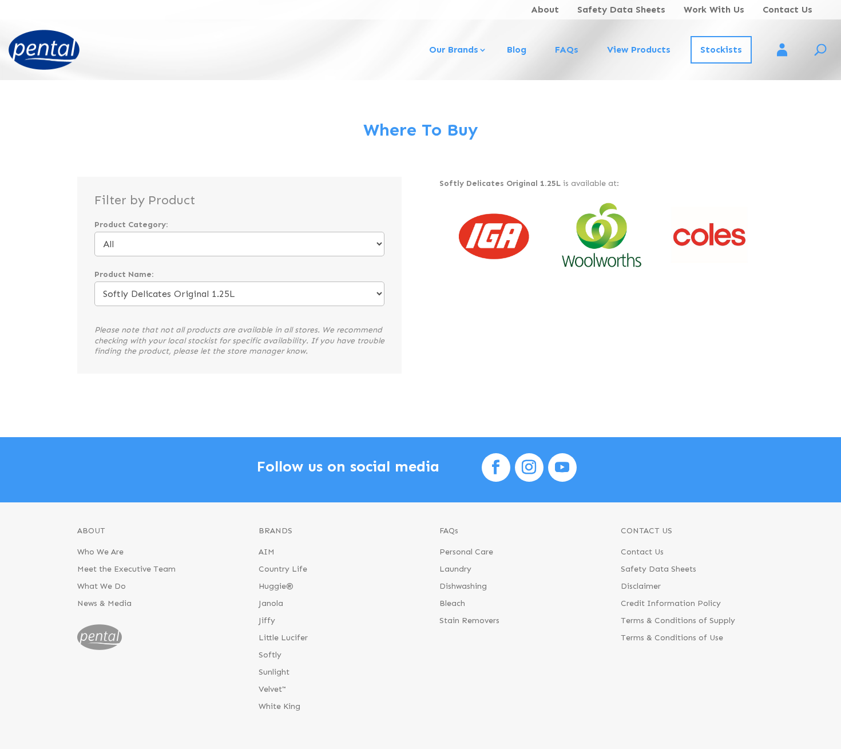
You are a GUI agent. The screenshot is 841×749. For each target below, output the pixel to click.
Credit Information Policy (671, 604)
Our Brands (453, 49)
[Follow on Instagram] (529, 467)
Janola (271, 604)
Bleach (452, 604)
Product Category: (131, 224)
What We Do (101, 586)
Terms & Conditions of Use (672, 638)
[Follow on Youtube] (562, 467)
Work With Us (714, 9)
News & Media (104, 604)
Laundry (455, 569)
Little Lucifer (283, 638)
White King (279, 707)
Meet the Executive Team (126, 569)
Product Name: (123, 274)
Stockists (721, 49)
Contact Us (787, 9)
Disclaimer (641, 586)
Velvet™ (272, 689)
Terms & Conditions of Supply (678, 621)
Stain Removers (469, 621)
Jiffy (267, 621)
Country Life (283, 569)
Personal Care (466, 552)
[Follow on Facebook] (496, 467)
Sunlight (274, 672)
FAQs (566, 49)
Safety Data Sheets (621, 9)
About (545, 9)
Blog (516, 49)
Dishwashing (463, 586)
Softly (270, 655)
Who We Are (100, 552)
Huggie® (276, 586)
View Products (639, 49)
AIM (267, 552)
